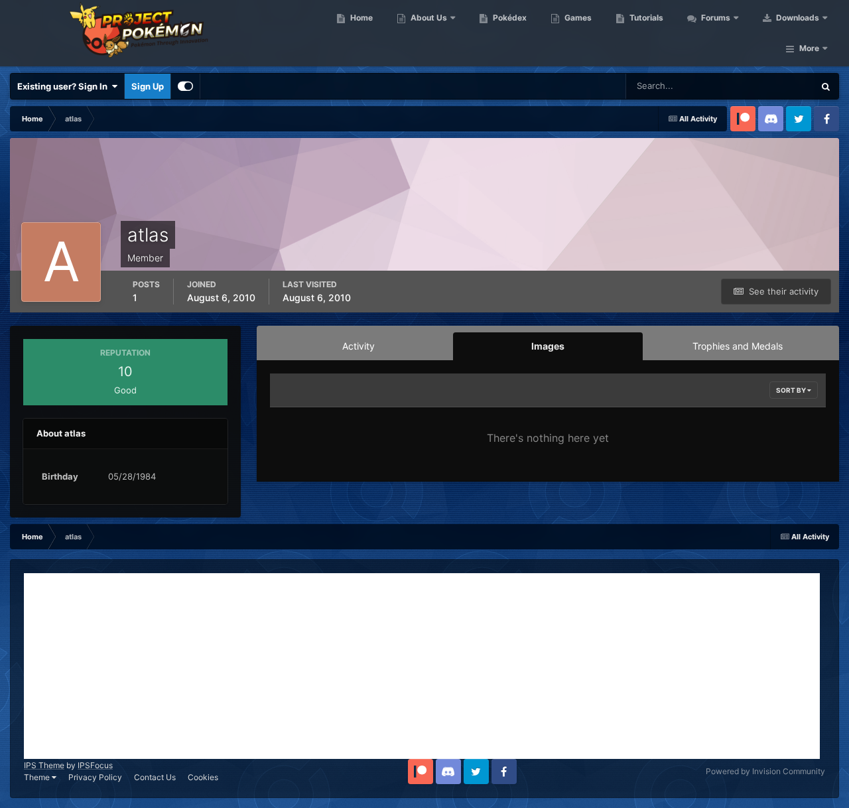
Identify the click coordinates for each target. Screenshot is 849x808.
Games (577, 18)
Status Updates (766, 86)
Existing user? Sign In (64, 86)
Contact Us (155, 777)
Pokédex (509, 18)
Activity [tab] (358, 346)
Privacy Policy (95, 777)
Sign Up (147, 86)
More (809, 48)
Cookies (203, 777)
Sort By (791, 390)
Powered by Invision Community (765, 771)
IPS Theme (44, 765)
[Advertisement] (422, 666)
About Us (428, 18)
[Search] (825, 86)
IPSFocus (95, 765)
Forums (714, 18)
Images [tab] (547, 346)
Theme (38, 777)
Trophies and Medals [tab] (737, 346)
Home (360, 18)
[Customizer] (185, 86)
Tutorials (645, 18)
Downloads (796, 18)
